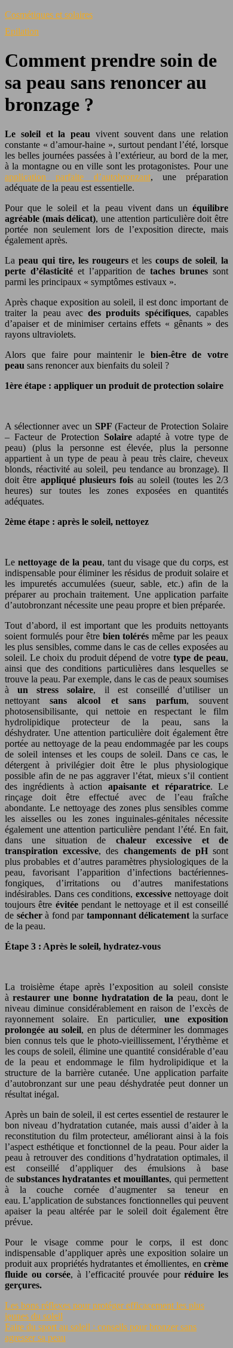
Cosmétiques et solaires (49, 15)
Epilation (22, 31)
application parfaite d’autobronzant (78, 177)
